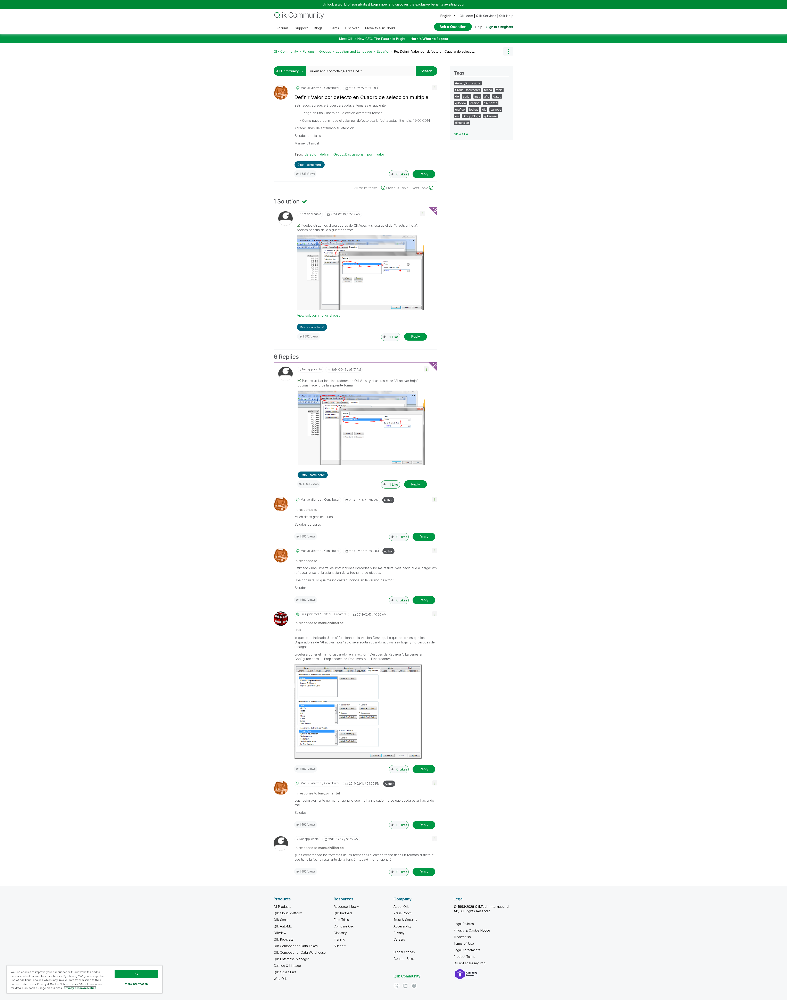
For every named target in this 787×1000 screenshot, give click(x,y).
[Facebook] (414, 986)
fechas (473, 109)
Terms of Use (464, 943)
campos (495, 109)
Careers (399, 939)
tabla (499, 90)
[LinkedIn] (405, 986)
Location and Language (354, 51)
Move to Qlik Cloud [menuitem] (380, 28)
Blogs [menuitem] (318, 28)
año (486, 96)
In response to (306, 510)
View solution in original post (318, 315)
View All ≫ (461, 134)
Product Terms (464, 957)
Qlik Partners (343, 913)
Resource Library (346, 907)
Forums (309, 51)
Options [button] (508, 51)
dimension (462, 122)
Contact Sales (404, 959)
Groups (325, 51)
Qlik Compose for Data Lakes (296, 946)
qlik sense (490, 103)
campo (475, 103)
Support (340, 946)
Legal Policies (464, 924)
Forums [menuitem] (283, 28)
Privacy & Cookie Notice (472, 930)
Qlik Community (286, 51)
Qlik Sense (281, 920)
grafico (460, 109)
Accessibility (403, 926)
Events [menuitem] (334, 28)
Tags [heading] (459, 73)
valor (380, 154)
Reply (424, 174)
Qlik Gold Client (285, 972)
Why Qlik (280, 979)
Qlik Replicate (283, 939)
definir (325, 154)
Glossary (340, 933)
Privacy (399, 933)
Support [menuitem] (301, 28)
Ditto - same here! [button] (310, 164)
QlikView (280, 933)
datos (497, 96)
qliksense (490, 116)
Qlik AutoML (283, 926)
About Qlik (401, 907)
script (466, 96)
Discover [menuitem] (352, 28)
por (370, 154)
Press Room (403, 913)
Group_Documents (467, 90)
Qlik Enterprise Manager (291, 959)
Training (339, 939)
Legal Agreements (467, 950)
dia (484, 109)
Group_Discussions (348, 154)
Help (478, 27)
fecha (488, 90)
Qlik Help (506, 16)
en (457, 116)
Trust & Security (405, 920)
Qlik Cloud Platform (288, 913)
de (457, 96)
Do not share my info (470, 963)
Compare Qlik (344, 926)
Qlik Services (486, 16)
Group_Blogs (471, 116)
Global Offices (404, 952)
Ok (136, 974)
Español (383, 51)
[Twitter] (397, 986)
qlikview (460, 103)
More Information (136, 983)
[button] (434, 87)
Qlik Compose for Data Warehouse (300, 952)
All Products (282, 907)
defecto (310, 154)
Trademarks (462, 937)
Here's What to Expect (429, 39)
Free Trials (341, 920)
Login (375, 4)
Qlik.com (466, 16)
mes (477, 96)
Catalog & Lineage (287, 966)
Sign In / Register (499, 27)
